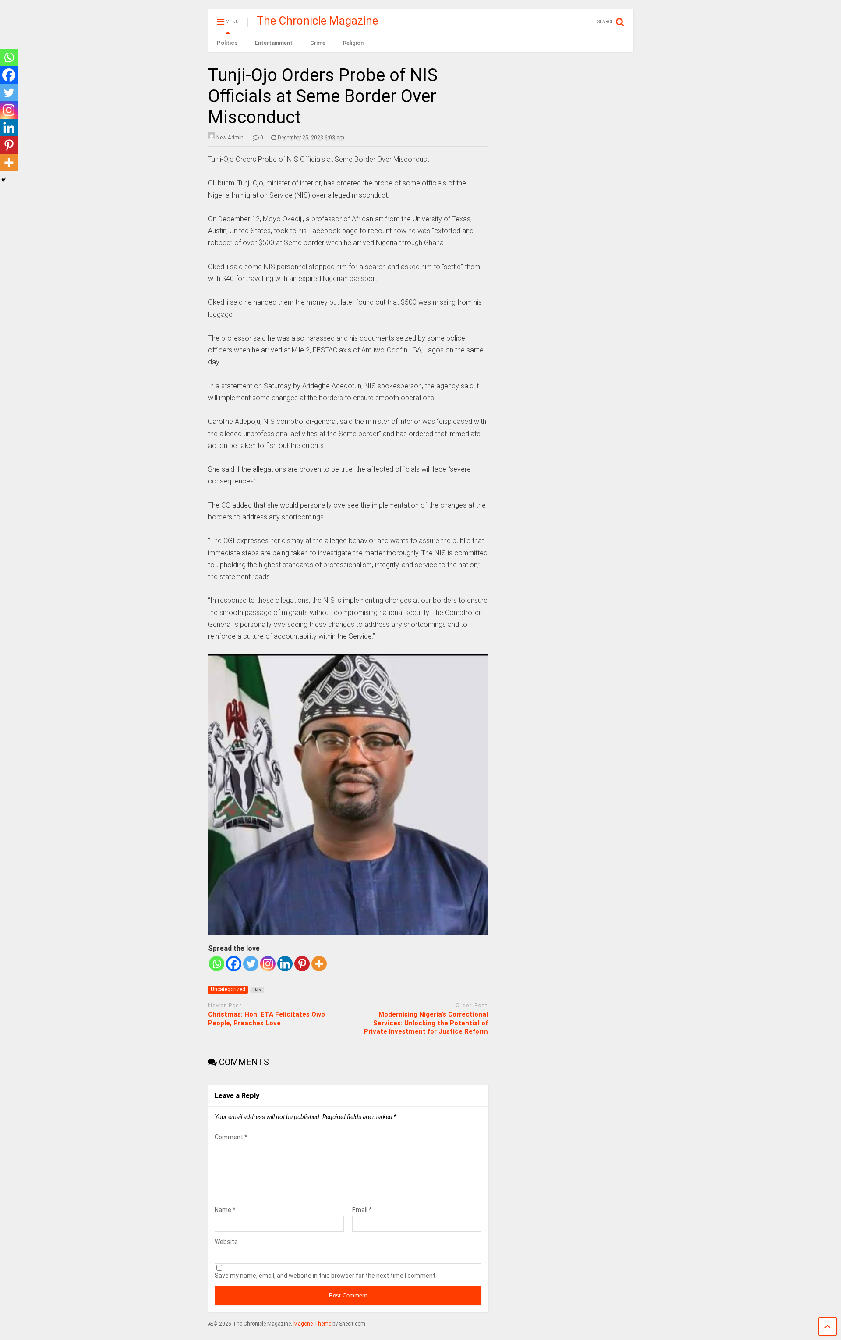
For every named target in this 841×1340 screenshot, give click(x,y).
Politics (227, 42)
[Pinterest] (302, 963)
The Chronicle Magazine (317, 20)
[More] (319, 963)
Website (226, 1241)
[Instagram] (268, 963)
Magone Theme (312, 1324)
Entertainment (274, 42)
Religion (353, 42)
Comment (231, 1137)
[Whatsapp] (216, 963)
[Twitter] (250, 963)
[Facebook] (233, 963)
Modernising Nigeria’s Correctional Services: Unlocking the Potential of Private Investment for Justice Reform (426, 1022)
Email (362, 1209)
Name (225, 1209)
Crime (317, 42)
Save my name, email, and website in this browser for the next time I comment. (326, 1275)
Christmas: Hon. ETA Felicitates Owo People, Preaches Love (266, 1018)
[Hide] (3, 179)
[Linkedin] (285, 963)
